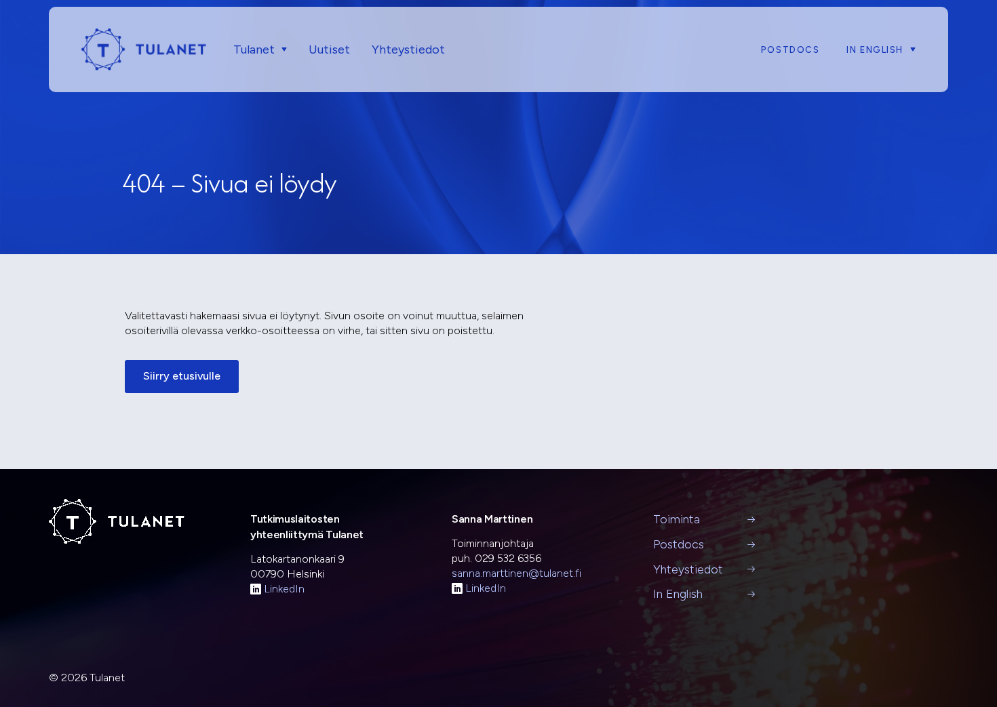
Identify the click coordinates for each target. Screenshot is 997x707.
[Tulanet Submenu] (281, 49)
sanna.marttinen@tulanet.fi (516, 573)
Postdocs (790, 50)
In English (874, 50)
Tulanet (254, 49)
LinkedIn (284, 588)
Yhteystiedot (408, 49)
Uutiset (329, 49)
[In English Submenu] (909, 50)
